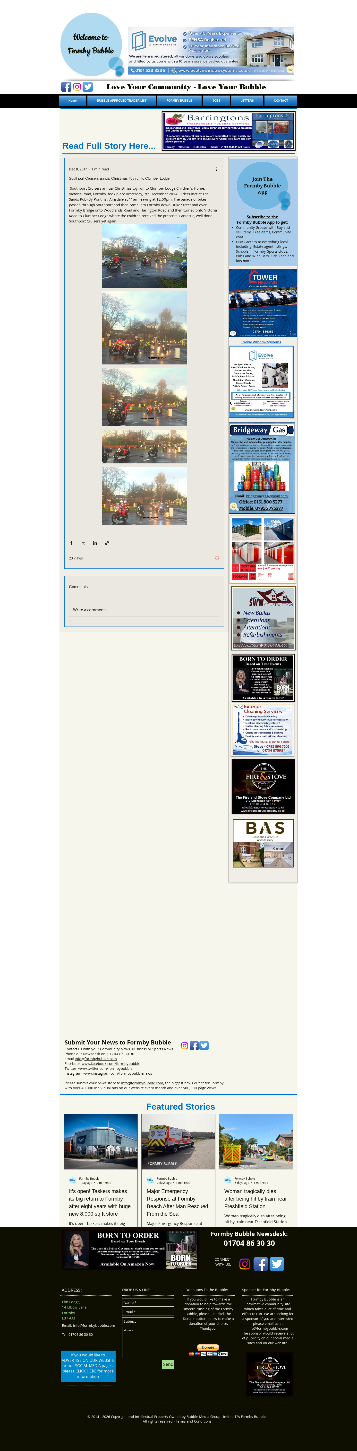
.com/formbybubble (123, 1063)
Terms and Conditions (194, 1421)
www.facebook (94, 1063)
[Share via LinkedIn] (95, 543)
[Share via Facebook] (71, 543)
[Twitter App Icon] (88, 87)
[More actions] (216, 169)
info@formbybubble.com (96, 1058)
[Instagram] (77, 87)
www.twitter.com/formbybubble (105, 1068)
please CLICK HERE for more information (88, 1373)
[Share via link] (107, 543)
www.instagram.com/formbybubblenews (117, 1073)
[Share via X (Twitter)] (83, 543)
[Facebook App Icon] (66, 87)
